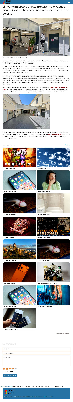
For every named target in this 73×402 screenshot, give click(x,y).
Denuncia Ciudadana (15, 396)
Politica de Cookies (39, 396)
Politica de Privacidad (27, 396)
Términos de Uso (49, 396)
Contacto (6, 396)
